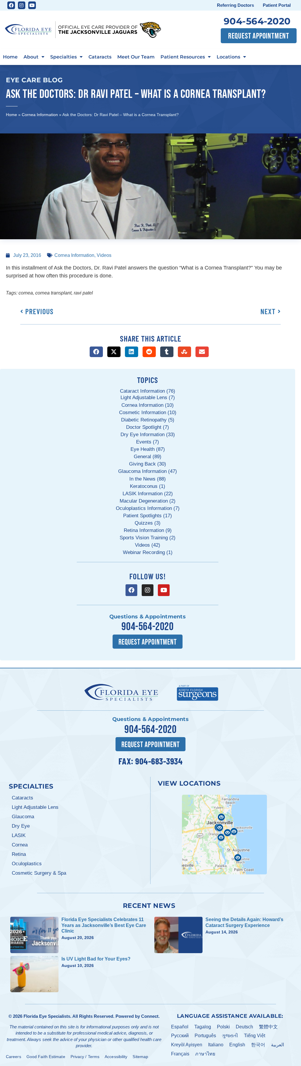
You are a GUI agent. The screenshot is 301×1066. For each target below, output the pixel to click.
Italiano (215, 1044)
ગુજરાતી (230, 1035)
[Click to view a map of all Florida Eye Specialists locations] (224, 834)
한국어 (258, 1044)
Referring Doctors (235, 5)
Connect (149, 1016)
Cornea (20, 845)
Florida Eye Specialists (47, 1016)
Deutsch (244, 1026)
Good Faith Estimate (45, 1056)
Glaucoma (23, 816)
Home (10, 57)
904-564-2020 (257, 21)
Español (179, 1026)
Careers (13, 1056)
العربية (277, 1044)
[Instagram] (22, 5)
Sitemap (140, 1056)
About (31, 57)
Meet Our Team (136, 57)
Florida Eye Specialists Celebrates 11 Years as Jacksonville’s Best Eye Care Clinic (103, 925)
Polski (223, 1026)
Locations (228, 57)
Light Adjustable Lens (35, 807)
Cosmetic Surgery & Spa (39, 873)
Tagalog (202, 1026)
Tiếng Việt (254, 1035)
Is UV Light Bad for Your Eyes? (96, 958)
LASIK (19, 835)
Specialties (63, 57)
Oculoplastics (27, 863)
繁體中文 (268, 1026)
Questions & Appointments (147, 616)
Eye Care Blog (34, 80)
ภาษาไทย (205, 1053)
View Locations (189, 783)
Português (205, 1035)
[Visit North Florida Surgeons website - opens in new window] (197, 692)
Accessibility (116, 1056)
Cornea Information (40, 114)
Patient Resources (182, 57)
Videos (104, 255)
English (237, 1044)
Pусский (180, 1035)
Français (180, 1053)
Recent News (149, 905)
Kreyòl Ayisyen (186, 1044)
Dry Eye (21, 826)
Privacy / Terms (85, 1056)
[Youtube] (32, 5)
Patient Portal (277, 5)
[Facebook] (11, 5)
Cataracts (99, 57)
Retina (19, 854)
